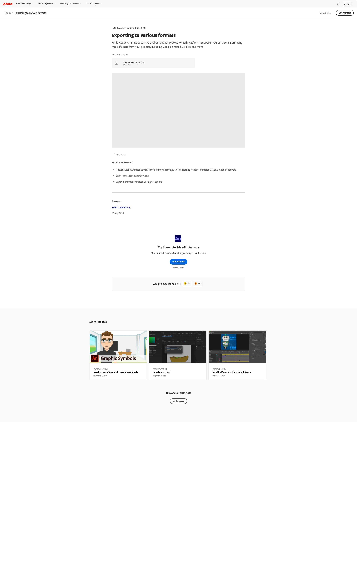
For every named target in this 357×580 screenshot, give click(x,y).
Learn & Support (92, 4)
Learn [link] (8, 13)
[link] (7, 13)
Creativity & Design (23, 4)
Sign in (346, 4)
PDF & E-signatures (45, 4)
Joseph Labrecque (121, 207)
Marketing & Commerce (69, 4)
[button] (338, 4)
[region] (118, 355)
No (199, 283)
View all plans (325, 13)
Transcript (121, 154)
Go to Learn (178, 400)
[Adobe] (8, 4)
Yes (189, 283)
